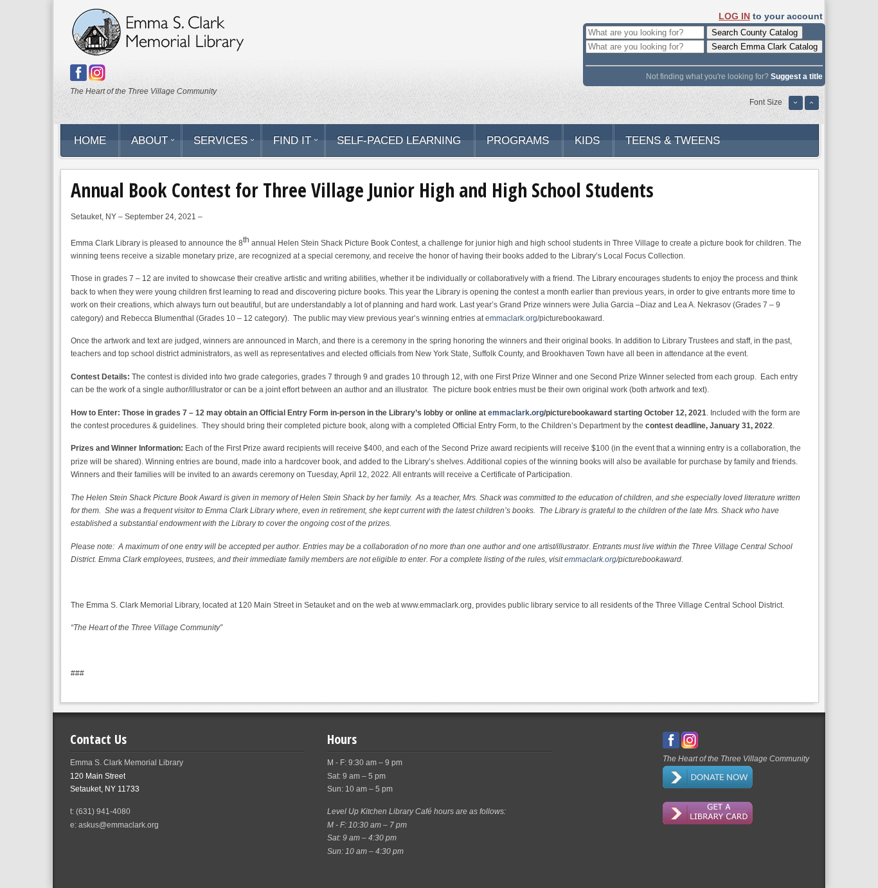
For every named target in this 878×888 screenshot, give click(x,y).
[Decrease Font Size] (796, 108)
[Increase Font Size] (812, 108)
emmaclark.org (511, 318)
